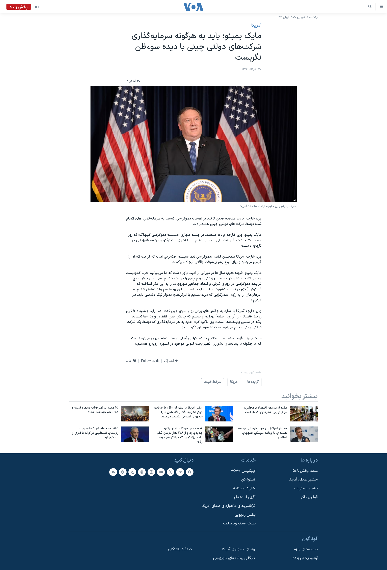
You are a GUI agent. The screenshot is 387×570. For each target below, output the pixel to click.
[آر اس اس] (132, 472)
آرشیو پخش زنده (305, 558)
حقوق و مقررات (306, 488)
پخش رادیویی (245, 515)
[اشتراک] (113, 472)
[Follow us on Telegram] (180, 472)
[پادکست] (123, 472)
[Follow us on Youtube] (161, 472)
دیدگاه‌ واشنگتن (180, 549)
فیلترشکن (248, 480)
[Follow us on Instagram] (151, 472)
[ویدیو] (37, 7)
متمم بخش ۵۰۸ (305, 471)
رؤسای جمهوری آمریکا (238, 549)
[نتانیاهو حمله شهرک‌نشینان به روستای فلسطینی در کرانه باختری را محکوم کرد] (135, 434)
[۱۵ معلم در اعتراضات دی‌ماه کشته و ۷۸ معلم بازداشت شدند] (135, 413)
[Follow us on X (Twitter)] (170, 472)
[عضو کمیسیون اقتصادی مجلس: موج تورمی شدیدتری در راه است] (304, 413)
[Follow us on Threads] (142, 472)
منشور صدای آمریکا (303, 480)
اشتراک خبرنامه (244, 488)
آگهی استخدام (245, 497)
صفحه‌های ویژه (306, 549)
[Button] (133, 81)
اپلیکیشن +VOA (243, 471)
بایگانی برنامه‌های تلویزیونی (234, 558)
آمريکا (256, 25)
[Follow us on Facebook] (190, 472)
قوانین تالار (309, 497)
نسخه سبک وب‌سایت (239, 523)
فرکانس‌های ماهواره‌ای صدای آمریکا (229, 506)
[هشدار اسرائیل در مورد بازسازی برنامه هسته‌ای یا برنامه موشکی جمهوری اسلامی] (304, 434)
